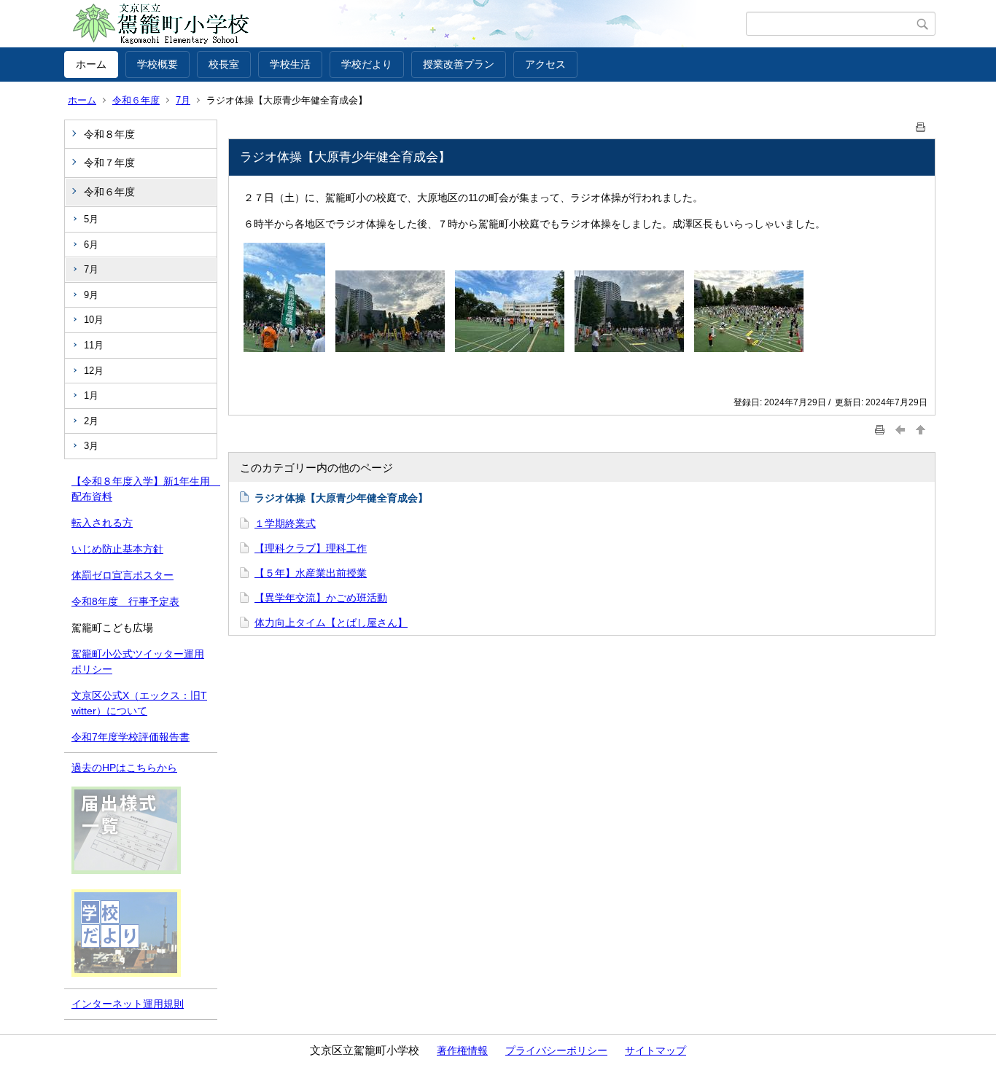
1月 (91, 395)
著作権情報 (462, 1050)
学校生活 (290, 64)
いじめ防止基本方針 (117, 549)
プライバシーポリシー (556, 1050)
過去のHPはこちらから (124, 767)
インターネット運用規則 (127, 1004)
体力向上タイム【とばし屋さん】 (331, 622)
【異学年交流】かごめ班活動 (320, 598)
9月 (91, 294)
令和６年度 (136, 100)
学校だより (366, 64)
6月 (91, 244)
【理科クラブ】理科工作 (310, 548)
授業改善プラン (458, 64)
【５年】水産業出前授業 (310, 573)
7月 (183, 100)
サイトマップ (655, 1050)
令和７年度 (109, 162)
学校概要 (157, 64)
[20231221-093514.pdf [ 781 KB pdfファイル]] (126, 870)
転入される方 (102, 522)
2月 (91, 421)
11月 (94, 345)
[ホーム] (405, 24)
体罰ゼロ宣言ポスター (122, 575)
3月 (91, 445)
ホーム (91, 64)
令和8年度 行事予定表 (125, 601)
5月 (91, 219)
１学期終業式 (285, 523)
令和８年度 (109, 134)
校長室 (224, 64)
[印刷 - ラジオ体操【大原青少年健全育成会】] (921, 124)
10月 (94, 319)
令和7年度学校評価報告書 (130, 737)
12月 (94, 370)
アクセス (545, 64)
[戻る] (900, 429)
